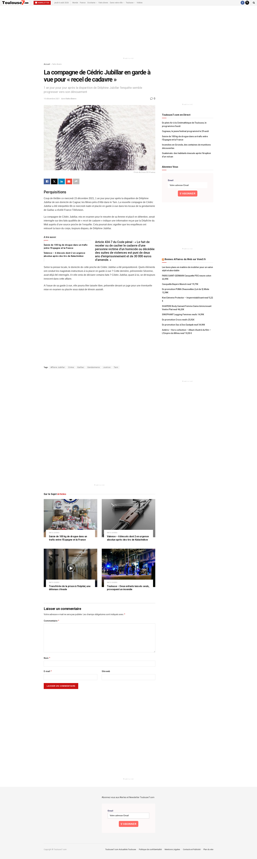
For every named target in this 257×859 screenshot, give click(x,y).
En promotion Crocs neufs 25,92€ (178, 319)
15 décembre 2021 (52, 98)
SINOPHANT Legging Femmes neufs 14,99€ (183, 314)
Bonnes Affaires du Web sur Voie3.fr (185, 259)
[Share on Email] (69, 181)
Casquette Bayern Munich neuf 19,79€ (180, 284)
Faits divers (103, 3)
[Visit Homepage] (15, 2)
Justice (107, 367)
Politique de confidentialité (150, 849)
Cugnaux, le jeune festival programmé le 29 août (185, 131)
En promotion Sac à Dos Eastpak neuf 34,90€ (183, 325)
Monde (75, 3)
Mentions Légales (172, 849)
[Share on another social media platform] (76, 181)
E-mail (48, 671)
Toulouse (129, 3)
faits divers (57, 64)
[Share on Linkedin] (61, 181)
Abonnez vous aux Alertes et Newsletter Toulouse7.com (128, 797)
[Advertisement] (128, 31)
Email (170, 180)
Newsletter (43, 3)
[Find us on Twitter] (247, 2)
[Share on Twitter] (54, 181)
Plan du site (208, 849)
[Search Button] (254, 2)
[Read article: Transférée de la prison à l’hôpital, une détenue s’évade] (70, 568)
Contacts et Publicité (191, 849)
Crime (71, 367)
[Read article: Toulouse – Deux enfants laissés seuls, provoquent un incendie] (128, 568)
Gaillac (80, 367)
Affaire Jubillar (58, 367)
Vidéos (139, 3)
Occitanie (91, 3)
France (83, 3)
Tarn (116, 367)
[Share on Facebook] (47, 181)
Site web (106, 671)
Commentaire (51, 620)
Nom (47, 658)
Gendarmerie (93, 367)
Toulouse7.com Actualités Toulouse (120, 849)
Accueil (47, 64)
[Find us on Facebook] (243, 2)
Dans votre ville (116, 3)
